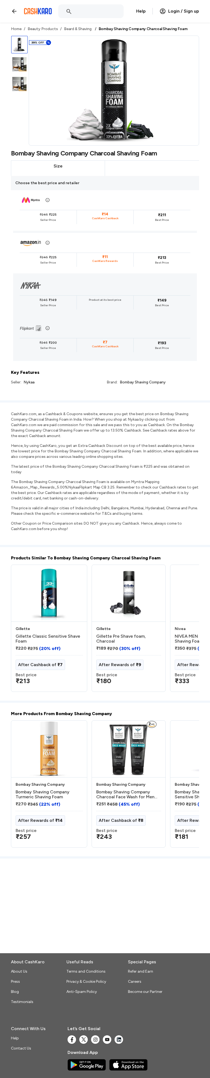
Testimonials (22, 1001)
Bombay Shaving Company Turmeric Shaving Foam (42, 794)
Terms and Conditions (86, 971)
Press (15, 981)
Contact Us (21, 1048)
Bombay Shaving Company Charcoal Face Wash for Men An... (125, 794)
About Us (19, 971)
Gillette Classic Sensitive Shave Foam (48, 639)
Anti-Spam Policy (81, 991)
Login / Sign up (183, 11)
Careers (134, 981)
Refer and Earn (140, 971)
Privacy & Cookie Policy (86, 981)
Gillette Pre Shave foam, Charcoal (121, 639)
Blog (15, 991)
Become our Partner (145, 991)
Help (141, 11)
